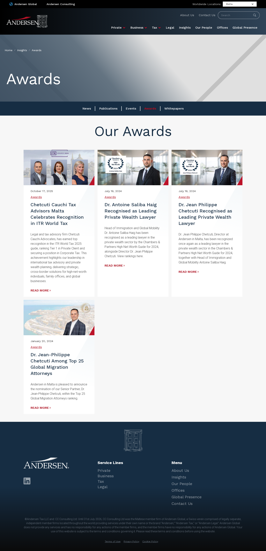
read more (40, 290)
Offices (222, 27)
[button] (118, 28)
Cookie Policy (150, 541)
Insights (185, 27)
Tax (101, 481)
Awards (150, 108)
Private (104, 470)
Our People (203, 27)
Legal (170, 27)
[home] (27, 21)
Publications (108, 108)
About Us (187, 15)
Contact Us (207, 15)
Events (131, 108)
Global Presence (245, 27)
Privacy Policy (131, 541)
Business (106, 476)
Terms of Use (113, 541)
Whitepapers (174, 108)
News (86, 108)
